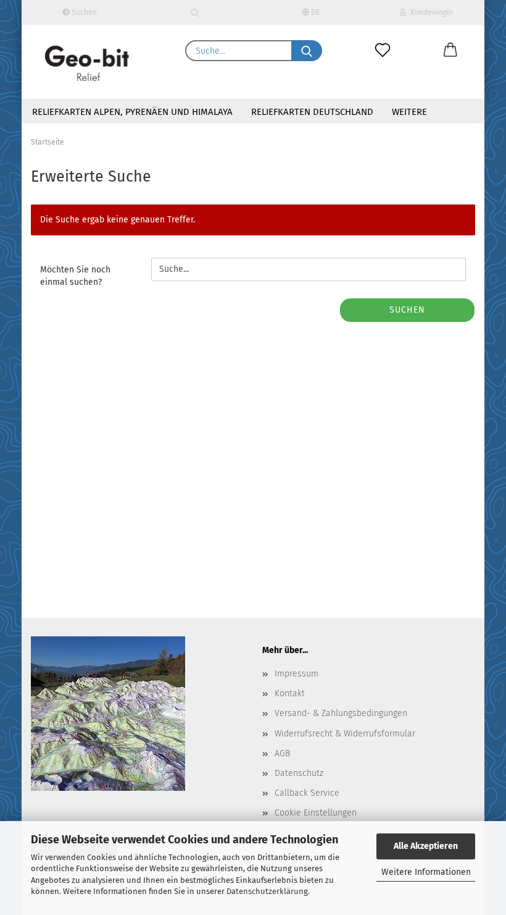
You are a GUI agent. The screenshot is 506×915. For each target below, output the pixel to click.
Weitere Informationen (426, 872)
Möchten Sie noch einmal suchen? (75, 275)
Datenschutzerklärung (267, 891)
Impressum (296, 673)
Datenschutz (299, 773)
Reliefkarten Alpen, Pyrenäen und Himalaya (132, 111)
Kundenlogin (430, 12)
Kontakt (290, 693)
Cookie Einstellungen (316, 812)
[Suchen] (196, 12)
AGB (282, 753)
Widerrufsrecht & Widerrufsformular (345, 733)
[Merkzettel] (383, 51)
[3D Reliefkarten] (87, 62)
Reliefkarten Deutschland (312, 111)
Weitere (409, 111)
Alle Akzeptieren (426, 846)
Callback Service (307, 793)
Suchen (83, 12)
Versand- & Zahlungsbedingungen (341, 713)
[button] (450, 51)
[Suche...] (306, 50)
